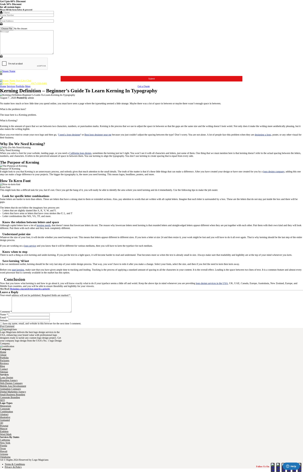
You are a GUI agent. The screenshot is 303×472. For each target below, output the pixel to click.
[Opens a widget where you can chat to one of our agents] (291, 466)
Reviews (4, 363)
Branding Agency (9, 380)
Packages (4, 360)
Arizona (4, 454)
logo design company (273, 171)
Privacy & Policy (13, 467)
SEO (2, 400)
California (5, 440)
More (27, 86)
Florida (3, 445)
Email (4, 317)
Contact (4, 369)
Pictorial (4, 425)
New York (5, 442)
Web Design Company (11, 383)
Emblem (4, 431)
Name (4, 314)
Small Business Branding (12, 394)
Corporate (5, 408)
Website (4, 320)
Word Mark (6, 434)
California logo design (80, 153)
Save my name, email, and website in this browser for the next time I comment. (42, 323)
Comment (6, 311)
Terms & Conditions (15, 464)
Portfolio (20, 86)
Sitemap (4, 372)
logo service (30, 245)
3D (1, 423)
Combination (6, 411)
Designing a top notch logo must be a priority (30, 289)
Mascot (3, 428)
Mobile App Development (13, 386)
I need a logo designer (69, 134)
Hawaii (3, 451)
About (3, 354)
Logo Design (6, 377)
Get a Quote (144, 86)
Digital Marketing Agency (13, 391)
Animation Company (10, 389)
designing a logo (263, 134)
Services (11, 86)
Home (3, 86)
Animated (5, 420)
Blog (2, 366)
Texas (3, 448)
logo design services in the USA (212, 283)
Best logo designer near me (97, 134)
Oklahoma (5, 457)
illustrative (5, 417)
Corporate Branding (10, 397)
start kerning (18, 269)
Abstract (4, 414)
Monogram (5, 406)
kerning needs (43, 225)
